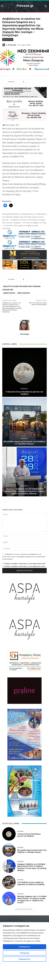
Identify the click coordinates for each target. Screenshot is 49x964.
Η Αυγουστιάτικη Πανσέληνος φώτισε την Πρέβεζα (24, 393)
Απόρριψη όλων (24, 959)
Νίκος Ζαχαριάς (23, 293)
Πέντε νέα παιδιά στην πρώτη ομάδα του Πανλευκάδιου (38, 303)
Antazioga (12, 45)
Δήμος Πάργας (9, 293)
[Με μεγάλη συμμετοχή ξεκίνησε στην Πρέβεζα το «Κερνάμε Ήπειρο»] (24, 422)
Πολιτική (8, 39)
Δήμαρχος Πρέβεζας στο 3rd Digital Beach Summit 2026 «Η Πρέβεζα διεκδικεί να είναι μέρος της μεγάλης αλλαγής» (24, 491)
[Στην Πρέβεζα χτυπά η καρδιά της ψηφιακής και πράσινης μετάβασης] (9, 882)
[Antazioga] (4, 44)
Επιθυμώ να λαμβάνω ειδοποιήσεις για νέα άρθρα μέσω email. (24, 566)
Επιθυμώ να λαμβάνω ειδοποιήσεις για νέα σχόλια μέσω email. (24, 563)
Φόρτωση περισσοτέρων (23, 909)
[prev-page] (3, 500)
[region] (24, 943)
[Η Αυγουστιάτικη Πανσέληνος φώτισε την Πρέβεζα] (24, 372)
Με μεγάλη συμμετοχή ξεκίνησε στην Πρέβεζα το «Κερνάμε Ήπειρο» (24, 442)
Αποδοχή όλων (24, 947)
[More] (29, 81)
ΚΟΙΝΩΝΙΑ (24, 388)
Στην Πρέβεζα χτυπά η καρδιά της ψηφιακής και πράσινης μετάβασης (31, 883)
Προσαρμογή (24, 953)
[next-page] (7, 500)
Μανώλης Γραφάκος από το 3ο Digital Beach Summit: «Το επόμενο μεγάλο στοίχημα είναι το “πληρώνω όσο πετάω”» (31, 899)
